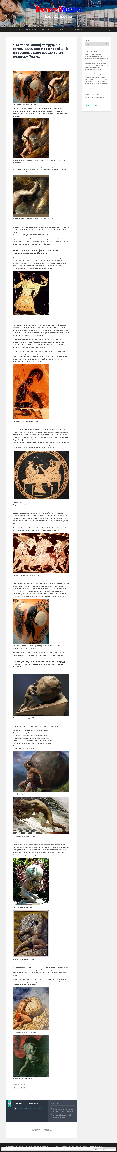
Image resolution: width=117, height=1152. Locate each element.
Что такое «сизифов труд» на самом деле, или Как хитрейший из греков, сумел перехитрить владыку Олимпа (40, 50)
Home (10, 29)
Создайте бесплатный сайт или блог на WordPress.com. (26, 1146)
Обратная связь (30, 29)
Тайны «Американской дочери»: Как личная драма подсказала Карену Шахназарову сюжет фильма (63, 1116)
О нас (18, 29)
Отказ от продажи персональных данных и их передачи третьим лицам (73, 1146)
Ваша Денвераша (58, 16)
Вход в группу (45, 29)
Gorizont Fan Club (91, 105)
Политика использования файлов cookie (56, 1148)
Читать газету (61, 29)
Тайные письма (77, 29)
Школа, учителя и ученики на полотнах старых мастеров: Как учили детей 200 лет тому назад (63, 1109)
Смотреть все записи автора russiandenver (29, 1108)
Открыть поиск (109, 29)
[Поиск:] (97, 44)
